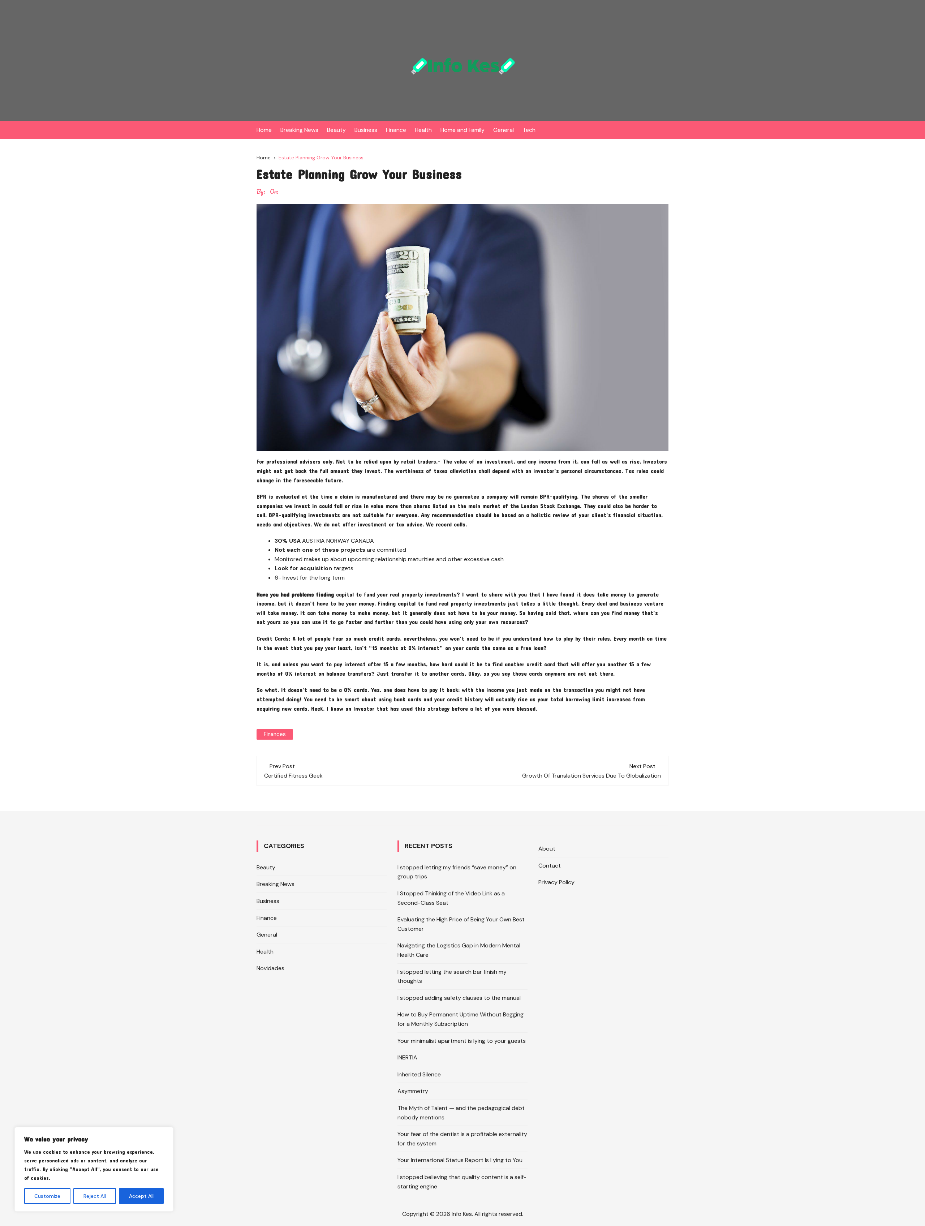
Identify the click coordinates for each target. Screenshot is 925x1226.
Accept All (141, 1196)
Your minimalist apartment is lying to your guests (461, 1041)
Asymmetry (412, 1091)
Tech (528, 130)
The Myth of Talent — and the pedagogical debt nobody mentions (461, 1112)
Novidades (270, 968)
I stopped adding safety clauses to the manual (459, 998)
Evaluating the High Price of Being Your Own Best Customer (461, 924)
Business (365, 130)
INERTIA (407, 1057)
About (546, 848)
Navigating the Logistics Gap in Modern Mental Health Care (458, 950)
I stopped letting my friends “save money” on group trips (456, 872)
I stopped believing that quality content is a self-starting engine (461, 1181)
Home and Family (462, 130)
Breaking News (299, 130)
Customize (47, 1196)
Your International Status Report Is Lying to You (459, 1160)
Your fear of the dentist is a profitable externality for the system (462, 1138)
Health (423, 130)
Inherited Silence (419, 1074)
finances (275, 734)
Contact (549, 865)
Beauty (336, 130)
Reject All (94, 1196)
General (503, 130)
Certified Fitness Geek (293, 775)
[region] (93, 1169)
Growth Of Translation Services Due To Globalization (591, 775)
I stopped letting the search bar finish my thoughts (452, 976)
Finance (396, 130)
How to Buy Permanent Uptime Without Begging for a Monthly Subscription (460, 1019)
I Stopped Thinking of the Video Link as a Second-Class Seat (451, 898)
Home (264, 130)
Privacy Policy (556, 882)
